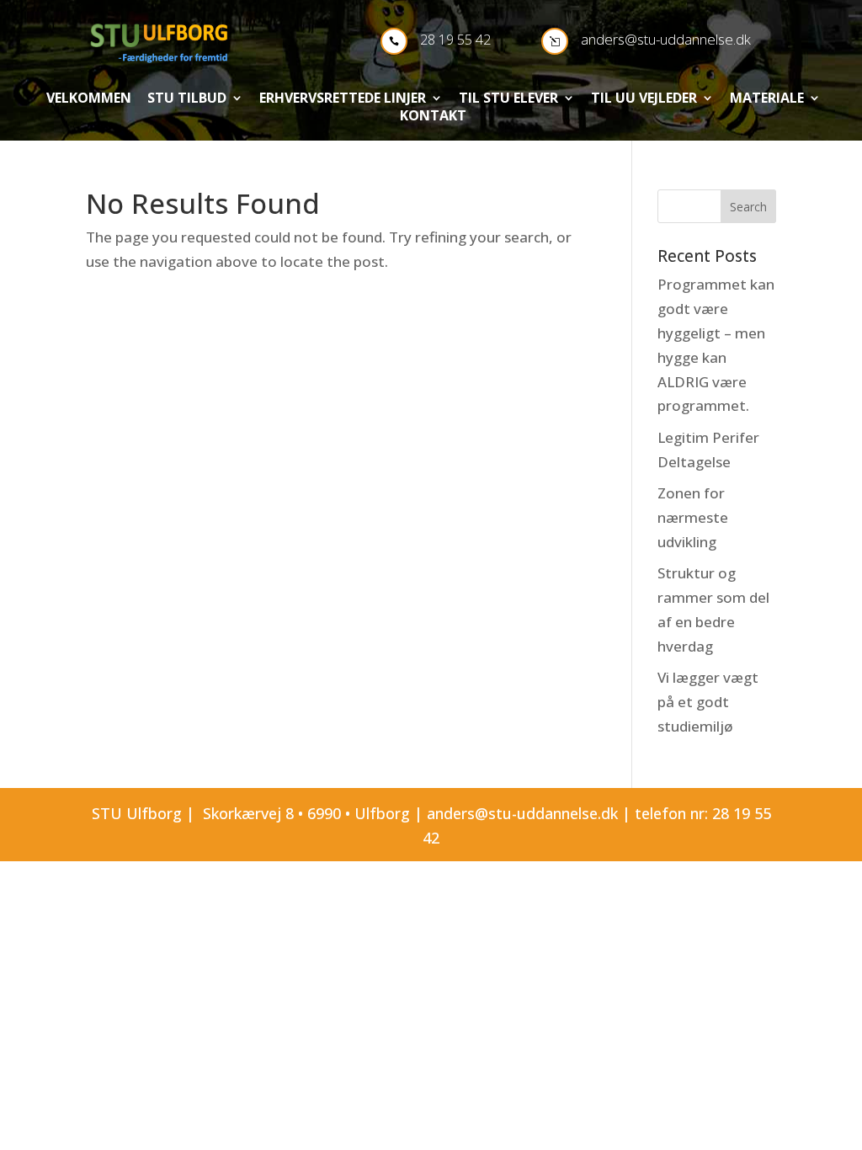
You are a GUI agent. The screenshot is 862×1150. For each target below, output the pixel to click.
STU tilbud (186, 99)
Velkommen (88, 99)
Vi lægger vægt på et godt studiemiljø (707, 702)
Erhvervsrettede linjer (342, 99)
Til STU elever (508, 99)
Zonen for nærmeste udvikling (692, 517)
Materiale (767, 99)
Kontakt (433, 117)
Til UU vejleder (644, 99)
